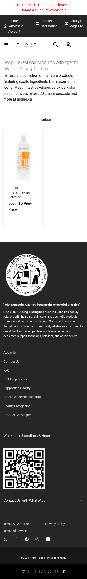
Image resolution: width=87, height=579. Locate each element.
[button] (6, 45)
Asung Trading (37, 557)
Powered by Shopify (56, 557)
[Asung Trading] (24, 488)
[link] (16, 26)
